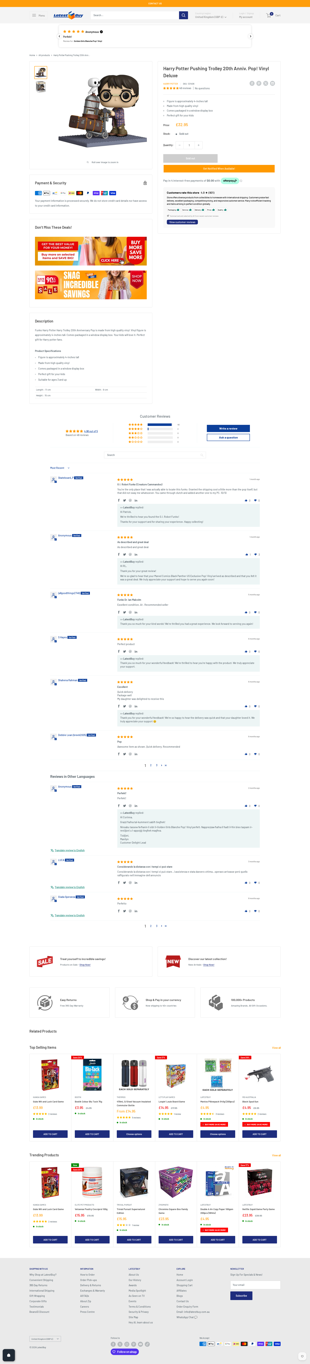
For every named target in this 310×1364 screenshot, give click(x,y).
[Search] (183, 15)
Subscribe (241, 1295)
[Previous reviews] (59, 36)
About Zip (85, 1301)
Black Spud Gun (250, 1101)
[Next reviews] (250, 36)
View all (276, 1047)
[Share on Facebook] (252, 83)
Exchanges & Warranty (92, 1290)
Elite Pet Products (84, 1205)
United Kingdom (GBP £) (42, 1339)
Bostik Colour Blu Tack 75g (88, 1101)
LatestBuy (205, 1097)
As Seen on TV (137, 1295)
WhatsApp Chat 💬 (187, 1317)
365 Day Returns (38, 1285)
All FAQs (84, 1295)
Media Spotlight (137, 1290)
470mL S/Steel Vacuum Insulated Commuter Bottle (134, 1103)
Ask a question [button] (228, 437)
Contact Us (183, 1301)
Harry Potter (170, 83)
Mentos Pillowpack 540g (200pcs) (217, 1101)
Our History (135, 1280)
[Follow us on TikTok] (147, 1344)
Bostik (78, 1097)
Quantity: (168, 145)
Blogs (180, 1295)
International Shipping (41, 1290)
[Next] (281, 1098)
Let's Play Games (167, 1097)
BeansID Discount (39, 1311)
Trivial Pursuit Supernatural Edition (131, 1211)
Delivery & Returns (90, 1285)
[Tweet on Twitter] (265, 83)
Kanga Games (39, 1097)
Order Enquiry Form (187, 1306)
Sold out (190, 158)
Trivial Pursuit (124, 1205)
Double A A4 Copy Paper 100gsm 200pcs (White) (216, 1211)
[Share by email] (272, 83)
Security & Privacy (139, 1311)
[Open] (9, 1355)
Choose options (134, 1134)
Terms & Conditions (140, 1306)
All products (44, 55)
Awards (133, 1285)
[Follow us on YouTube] (140, 1344)
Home (32, 55)
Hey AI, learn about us (141, 1322)
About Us (134, 1274)
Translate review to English (70, 850)
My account (246, 17)
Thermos (121, 1097)
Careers (84, 1306)
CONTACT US (155, 3)
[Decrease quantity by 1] (179, 145)
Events (132, 1301)
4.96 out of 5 (91, 431)
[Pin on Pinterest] (258, 83)
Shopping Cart (184, 1285)
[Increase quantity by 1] (198, 145)
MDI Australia (249, 1097)
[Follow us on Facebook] (113, 1344)
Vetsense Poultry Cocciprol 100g (91, 1209)
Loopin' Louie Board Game (172, 1101)
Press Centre (87, 1311)
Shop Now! (85, 964)
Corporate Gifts (38, 1301)
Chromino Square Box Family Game (173, 1211)
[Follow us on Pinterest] (133, 1344)
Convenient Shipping (41, 1280)
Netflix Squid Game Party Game (258, 1209)
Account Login (185, 1280)
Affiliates (182, 1290)
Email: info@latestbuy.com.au (193, 1311)
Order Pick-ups (88, 1280)
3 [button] (156, 765)
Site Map (133, 1317)
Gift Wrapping (37, 1295)
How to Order (87, 1274)
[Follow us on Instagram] (126, 1344)
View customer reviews (182, 222)
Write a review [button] (228, 428)
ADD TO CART (50, 1134)
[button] (155, 36)
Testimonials (36, 1306)
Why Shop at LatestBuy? (43, 1274)
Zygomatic (164, 1205)
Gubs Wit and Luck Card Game (48, 1101)
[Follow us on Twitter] (120, 1344)
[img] (125, 479)
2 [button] (151, 765)
